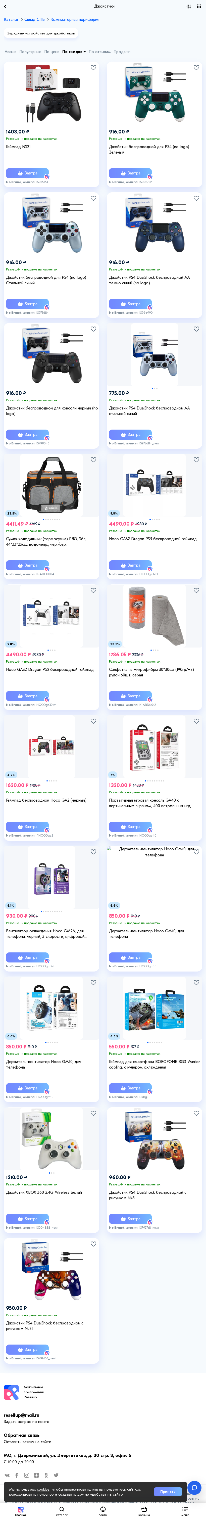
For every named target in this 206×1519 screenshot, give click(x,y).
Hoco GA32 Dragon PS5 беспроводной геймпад (153, 539)
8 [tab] (59, 519)
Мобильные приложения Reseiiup (34, 1392)
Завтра (30, 173)
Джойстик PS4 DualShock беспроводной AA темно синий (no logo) (149, 280)
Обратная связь (21, 1435)
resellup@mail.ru (21, 1415)
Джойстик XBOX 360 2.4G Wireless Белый (44, 1192)
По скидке (72, 52)
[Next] (195, 349)
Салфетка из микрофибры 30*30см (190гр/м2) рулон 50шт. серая (151, 672)
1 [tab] (152, 388)
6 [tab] (55, 519)
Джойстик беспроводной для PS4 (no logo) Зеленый (149, 150)
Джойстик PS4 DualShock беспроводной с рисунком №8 (147, 1195)
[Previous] (113, 349)
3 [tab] (157, 388)
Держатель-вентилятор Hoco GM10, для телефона (146, 934)
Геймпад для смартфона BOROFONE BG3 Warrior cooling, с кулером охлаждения (154, 1065)
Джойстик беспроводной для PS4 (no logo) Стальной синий (46, 280)
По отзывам (100, 52)
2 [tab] (154, 388)
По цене (52, 52)
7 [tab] (57, 519)
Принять (168, 1492)
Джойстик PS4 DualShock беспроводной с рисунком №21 (44, 1326)
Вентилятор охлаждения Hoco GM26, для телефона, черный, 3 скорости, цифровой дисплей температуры (45, 934)
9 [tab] (163, 780)
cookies (43, 1489)
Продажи (122, 52)
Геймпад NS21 (18, 147)
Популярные (30, 52)
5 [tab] (52, 519)
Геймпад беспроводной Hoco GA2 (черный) (46, 800)
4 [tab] (50, 519)
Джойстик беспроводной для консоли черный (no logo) (52, 411)
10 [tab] (61, 911)
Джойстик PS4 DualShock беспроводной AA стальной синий (149, 411)
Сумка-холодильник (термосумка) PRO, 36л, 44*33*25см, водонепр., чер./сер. (46, 542)
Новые (11, 52)
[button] (185, 1511)
